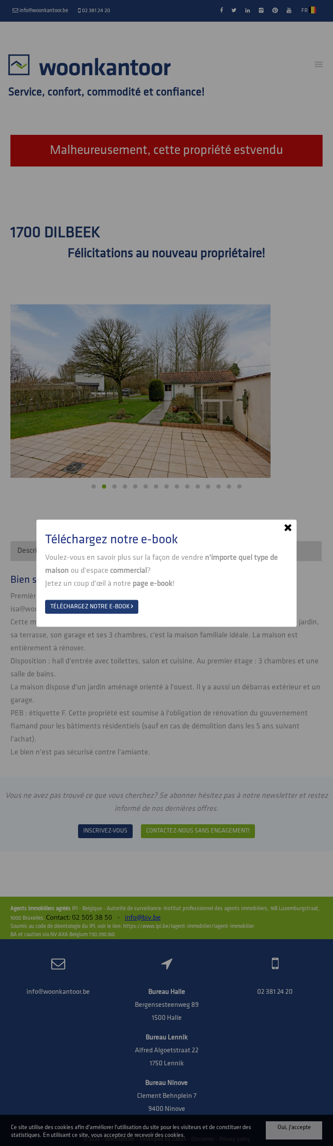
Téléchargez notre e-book (90, 606)
